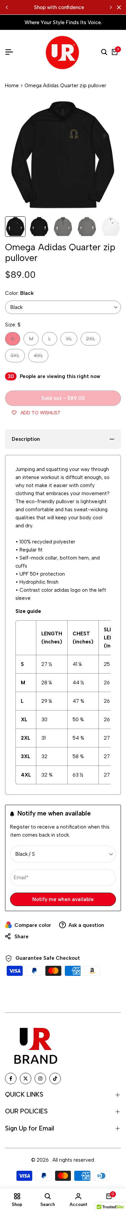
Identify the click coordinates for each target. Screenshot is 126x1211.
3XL (17, 357)
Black (16, 307)
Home (12, 86)
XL (71, 340)
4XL (40, 357)
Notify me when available (63, 899)
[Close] (117, 7)
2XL (93, 340)
